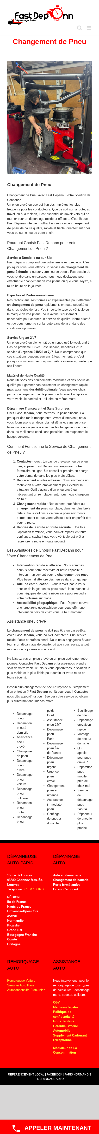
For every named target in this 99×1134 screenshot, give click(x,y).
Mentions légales (65, 1007)
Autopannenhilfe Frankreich (26, 990)
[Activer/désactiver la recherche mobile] (79, 27)
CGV (56, 1002)
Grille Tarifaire (63, 1021)
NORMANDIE (82, 1074)
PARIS (68, 1074)
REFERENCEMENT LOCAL (26, 1074)
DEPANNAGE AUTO (50, 1079)
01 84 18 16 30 (35, 889)
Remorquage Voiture (21, 980)
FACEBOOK (54, 1074)
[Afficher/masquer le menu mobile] (89, 27)
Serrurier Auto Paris (20, 985)
